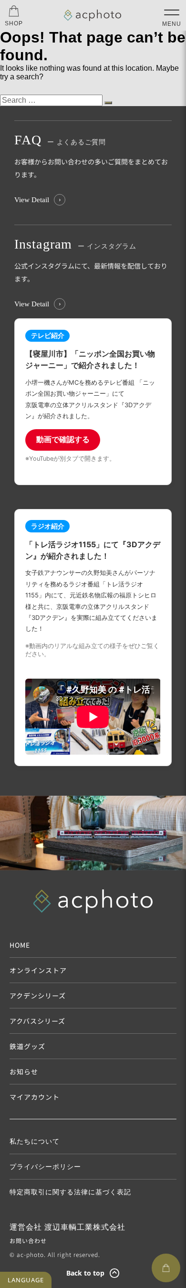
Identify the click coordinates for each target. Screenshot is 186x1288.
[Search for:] (52, 100)
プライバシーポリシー (45, 1166)
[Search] (108, 102)
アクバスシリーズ (37, 1021)
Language (26, 1280)
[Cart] (166, 1268)
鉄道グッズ (27, 1046)
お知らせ (24, 1071)
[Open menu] (171, 12)
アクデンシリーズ (38, 995)
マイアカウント (35, 1097)
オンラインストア (38, 970)
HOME (20, 945)
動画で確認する (63, 439)
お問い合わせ (28, 1240)
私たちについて (35, 1141)
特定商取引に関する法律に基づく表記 (70, 1192)
